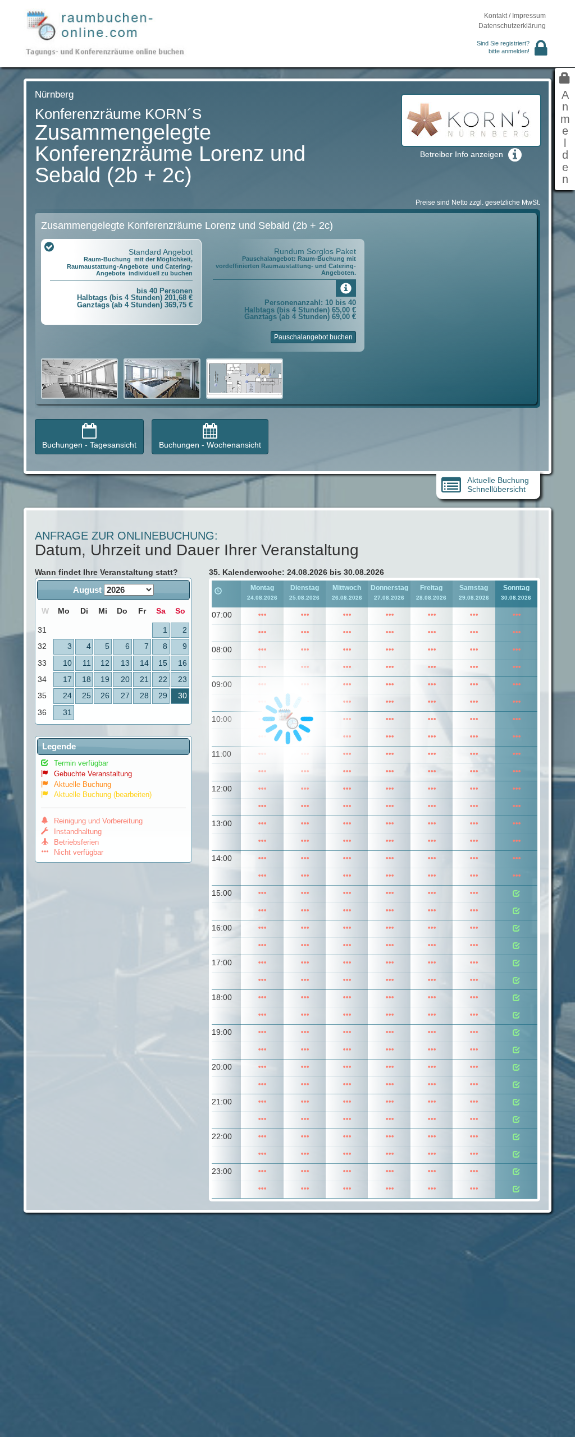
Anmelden (565, 137)
